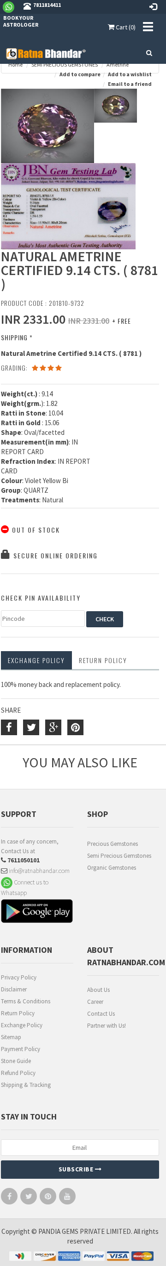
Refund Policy (18, 1073)
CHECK (104, 619)
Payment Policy (20, 1049)
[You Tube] (67, 1198)
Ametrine (118, 64)
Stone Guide (16, 1061)
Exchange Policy (36, 660)
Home (15, 64)
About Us (98, 990)
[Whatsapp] (12, 6)
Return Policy (18, 1013)
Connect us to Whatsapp (24, 887)
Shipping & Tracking (26, 1085)
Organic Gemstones (111, 868)
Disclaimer (14, 989)
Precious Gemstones (112, 844)
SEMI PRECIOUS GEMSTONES (64, 64)
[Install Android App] (37, 912)
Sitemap (11, 1037)
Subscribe (77, 1169)
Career (95, 1002)
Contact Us (101, 1014)
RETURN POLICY (103, 660)
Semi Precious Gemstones (119, 856)
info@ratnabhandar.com (38, 871)
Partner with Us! (106, 1026)
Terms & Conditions (25, 1001)
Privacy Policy (18, 977)
